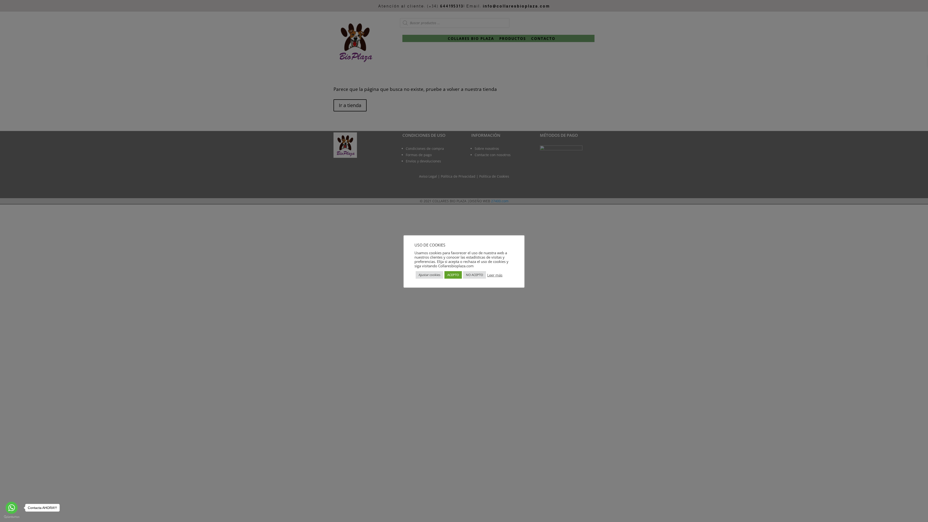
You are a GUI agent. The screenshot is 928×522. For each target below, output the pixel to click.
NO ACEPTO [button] (474, 275)
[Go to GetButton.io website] (11, 517)
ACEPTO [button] (453, 275)
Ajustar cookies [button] (429, 275)
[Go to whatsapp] (12, 508)
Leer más (494, 275)
